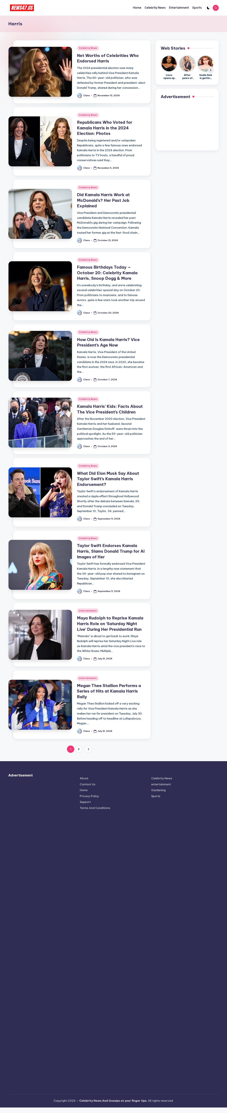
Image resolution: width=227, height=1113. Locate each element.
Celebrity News (88, 48)
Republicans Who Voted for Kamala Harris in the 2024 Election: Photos (104, 128)
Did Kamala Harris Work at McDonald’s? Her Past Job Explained (103, 200)
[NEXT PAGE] (88, 749)
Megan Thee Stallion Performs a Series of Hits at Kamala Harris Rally (109, 691)
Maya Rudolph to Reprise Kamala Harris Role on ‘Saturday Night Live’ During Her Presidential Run (110, 623)
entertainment (88, 610)
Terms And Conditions (95, 808)
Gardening (158, 790)
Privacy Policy (89, 796)
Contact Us (87, 784)
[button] (88, 749)
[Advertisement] (187, 124)
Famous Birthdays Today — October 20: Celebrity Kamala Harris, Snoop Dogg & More (107, 273)
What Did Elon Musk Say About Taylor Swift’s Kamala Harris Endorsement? (108, 479)
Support (85, 802)
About (84, 778)
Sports (155, 796)
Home (84, 790)
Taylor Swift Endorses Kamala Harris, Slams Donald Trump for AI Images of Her (111, 551)
